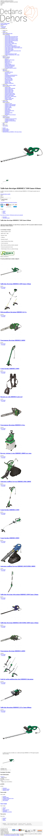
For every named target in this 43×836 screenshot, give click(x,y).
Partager (4, 211)
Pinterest (4, 213)
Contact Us (2, 776)
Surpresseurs (7, 113)
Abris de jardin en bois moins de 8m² (11, 36)
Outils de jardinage (8, 107)
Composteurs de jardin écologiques (11, 75)
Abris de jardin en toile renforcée (11, 45)
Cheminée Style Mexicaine (9, 65)
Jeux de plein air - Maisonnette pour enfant (12, 46)
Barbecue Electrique (8, 61)
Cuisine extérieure (8, 63)
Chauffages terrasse (28, 824)
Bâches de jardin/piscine (9, 83)
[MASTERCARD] (20, 830)
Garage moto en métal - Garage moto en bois (13, 50)
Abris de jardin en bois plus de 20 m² (11, 40)
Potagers (6, 74)
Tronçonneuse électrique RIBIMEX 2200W (12, 651)
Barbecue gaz (7, 60)
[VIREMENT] (40, 832)
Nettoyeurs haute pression (9, 110)
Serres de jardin (7, 73)
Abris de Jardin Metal (9, 41)
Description (5, 216)
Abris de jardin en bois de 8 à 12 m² (11, 37)
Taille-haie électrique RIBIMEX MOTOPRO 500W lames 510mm (19, 622)
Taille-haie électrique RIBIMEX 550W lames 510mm (15, 284)
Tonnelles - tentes (8, 82)
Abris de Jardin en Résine (9, 42)
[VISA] (16, 830)
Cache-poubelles (8, 77)
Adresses (4, 807)
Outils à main (7, 108)
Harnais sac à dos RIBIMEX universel (11, 397)
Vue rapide (2, 288)
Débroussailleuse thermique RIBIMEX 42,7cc (13, 312)
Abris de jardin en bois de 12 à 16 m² (11, 38)
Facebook (4, 818)
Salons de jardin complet (9, 95)
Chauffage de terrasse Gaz (9, 119)
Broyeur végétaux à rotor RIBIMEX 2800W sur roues (15, 453)
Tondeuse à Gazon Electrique (10, 105)
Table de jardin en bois (9, 92)
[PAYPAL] (23, 830)
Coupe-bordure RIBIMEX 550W (9, 510)
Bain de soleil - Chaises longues (10, 96)
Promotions (5, 788)
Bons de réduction (6, 809)
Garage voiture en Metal (9, 49)
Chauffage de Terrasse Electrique (11, 118)
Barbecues (7, 58)
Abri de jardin (7, 35)
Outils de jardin (21, 824)
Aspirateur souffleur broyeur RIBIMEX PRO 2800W (15, 481)
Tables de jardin (8, 87)
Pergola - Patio (7, 81)
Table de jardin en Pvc (9, 89)
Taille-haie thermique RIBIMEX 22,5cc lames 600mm (15, 707)
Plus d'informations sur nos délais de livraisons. (8, 202)
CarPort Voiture (7, 51)
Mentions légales (6, 797)
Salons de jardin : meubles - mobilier (10, 824)
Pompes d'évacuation (8, 112)
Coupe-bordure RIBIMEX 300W (9, 368)
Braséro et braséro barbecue (10, 64)
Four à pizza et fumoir (9, 66)
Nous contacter (5, 800)
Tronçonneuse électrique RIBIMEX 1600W (12, 340)
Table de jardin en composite (10, 88)
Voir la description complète (5, 194)
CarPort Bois (7, 52)
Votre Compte (3, 803)
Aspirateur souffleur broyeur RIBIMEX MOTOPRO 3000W (17, 566)
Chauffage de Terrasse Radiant (10, 120)
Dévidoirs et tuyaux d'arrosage (10, 114)
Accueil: (4, 823)
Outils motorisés (8, 109)
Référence (2, 256)
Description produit (6, 217)
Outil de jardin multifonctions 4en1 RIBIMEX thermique (16, 679)
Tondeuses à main (8, 106)
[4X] (28, 832)
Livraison (4, 796)
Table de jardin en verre (9, 91)
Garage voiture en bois (9, 48)
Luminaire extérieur (8, 99)
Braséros (6, 121)
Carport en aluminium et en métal (11, 53)
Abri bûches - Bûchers (9, 72)
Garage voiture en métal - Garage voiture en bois (13, 47)
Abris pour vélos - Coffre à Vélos (11, 43)
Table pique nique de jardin (10, 93)
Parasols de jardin (8, 97)
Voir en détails (2, 287)
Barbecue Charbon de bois (9, 59)
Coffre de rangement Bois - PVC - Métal (12, 54)
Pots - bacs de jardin (8, 78)
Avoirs (4, 808)
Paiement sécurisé (6, 799)
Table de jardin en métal (9, 90)
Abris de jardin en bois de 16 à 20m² (11, 39)
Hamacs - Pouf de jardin (9, 98)
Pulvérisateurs (7, 111)
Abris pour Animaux (8, 44)
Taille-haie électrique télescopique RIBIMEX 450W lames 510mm (19, 594)
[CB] (13, 830)
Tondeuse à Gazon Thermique (10, 104)
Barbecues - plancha (22, 823)
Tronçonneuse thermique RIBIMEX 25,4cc (12, 425)
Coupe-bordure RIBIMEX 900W (9, 538)
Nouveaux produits (6, 789)
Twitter (4, 819)
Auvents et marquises (8, 80)
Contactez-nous (3, 24)
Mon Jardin (29, 823)
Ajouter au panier (4, 199)
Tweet (4, 212)
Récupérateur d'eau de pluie (10, 76)
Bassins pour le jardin (9, 79)
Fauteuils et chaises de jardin (10, 94)
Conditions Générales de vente (8, 798)
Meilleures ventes (6, 790)
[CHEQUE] (34, 832)
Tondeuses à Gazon (8, 103)
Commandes (5, 810)
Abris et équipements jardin (12, 823)
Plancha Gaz (7, 62)
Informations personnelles (7, 811)
